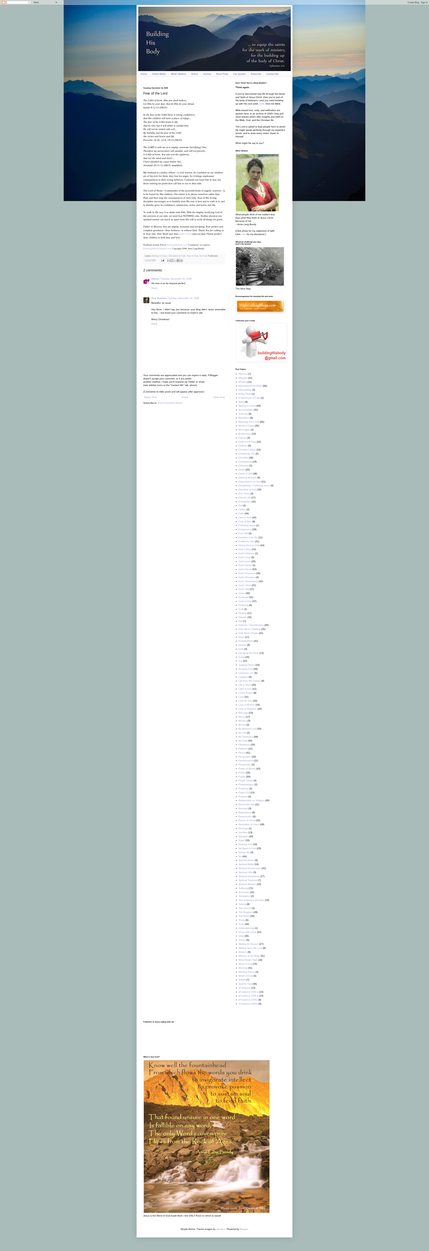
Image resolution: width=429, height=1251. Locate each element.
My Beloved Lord (247, 728)
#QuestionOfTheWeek (250, 385)
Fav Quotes (239, 74)
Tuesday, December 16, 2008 (176, 278)
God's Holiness (246, 553)
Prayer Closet (245, 780)
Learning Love (246, 673)
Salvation (243, 836)
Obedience (244, 744)
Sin (240, 856)
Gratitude (243, 597)
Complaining (245, 461)
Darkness (243, 465)
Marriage (243, 712)
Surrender (243, 892)
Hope (241, 637)
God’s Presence (246, 573)
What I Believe (178, 74)
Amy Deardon (159, 298)
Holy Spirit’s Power (248, 633)
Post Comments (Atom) (170, 403)
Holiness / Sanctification (251, 625)
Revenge (243, 828)
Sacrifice (243, 832)
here (243, 234)
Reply (154, 288)
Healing (242, 613)
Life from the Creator (249, 680)
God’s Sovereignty (248, 581)
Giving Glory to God (248, 545)
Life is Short (244, 684)
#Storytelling (245, 389)
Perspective (244, 764)
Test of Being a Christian (251, 900)
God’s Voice (244, 585)
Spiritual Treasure (247, 880)
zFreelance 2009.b (248, 995)
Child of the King (247, 441)
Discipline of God (177, 256)
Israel (241, 657)
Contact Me (272, 74)
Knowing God (245, 669)
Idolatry (242, 645)
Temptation (244, 896)
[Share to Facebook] (178, 260)
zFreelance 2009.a (248, 992)
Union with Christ (247, 932)
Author (194, 74)
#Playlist (242, 378)
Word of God (245, 964)
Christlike (243, 457)
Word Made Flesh (247, 960)
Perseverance (245, 760)
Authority (243, 413)
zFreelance (244, 987)
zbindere (220, 1229)
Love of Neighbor (247, 708)
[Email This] (168, 260)
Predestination (246, 784)
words (262, 103)
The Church (244, 908)
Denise (155, 278)
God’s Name (245, 569)
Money (242, 724)
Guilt (240, 609)
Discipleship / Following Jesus (254, 485)
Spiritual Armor (246, 860)
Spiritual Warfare (247, 884)
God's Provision (246, 577)
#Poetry (242, 382)
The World (244, 916)
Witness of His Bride (249, 955)
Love (241, 697)
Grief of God (245, 601)
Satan (241, 840)
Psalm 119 (244, 792)
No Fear (203, 256)
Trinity (241, 920)
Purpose (242, 796)
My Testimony (245, 736)
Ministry (242, 720)
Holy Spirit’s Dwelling (249, 629)
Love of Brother (246, 704)
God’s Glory (244, 549)
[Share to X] (175, 260)
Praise (241, 772)
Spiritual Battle (246, 864)
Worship (242, 968)
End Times (244, 493)
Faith (241, 513)
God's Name (245, 565)
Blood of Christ (246, 425)
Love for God (245, 700)
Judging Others (246, 665)
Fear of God (192, 256)
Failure (242, 509)
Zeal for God (245, 983)
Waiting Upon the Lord (250, 948)
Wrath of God (245, 975)
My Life (242, 732)
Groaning (243, 605)
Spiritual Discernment (249, 868)
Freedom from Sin (248, 537)
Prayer (242, 776)
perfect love (185, 233)
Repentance (244, 812)
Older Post (219, 397)
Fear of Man (245, 521)
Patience (243, 748)
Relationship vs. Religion (251, 800)
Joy (240, 661)
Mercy (241, 716)
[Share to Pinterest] (181, 260)
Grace (241, 593)
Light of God (245, 688)
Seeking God (245, 844)
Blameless (243, 417)
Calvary (242, 437)
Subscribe (256, 74)
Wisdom (242, 952)
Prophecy (243, 788)
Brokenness (244, 433)
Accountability (245, 409)
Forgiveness (245, 529)
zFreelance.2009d (248, 1003)
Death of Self (245, 473)
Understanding (246, 928)
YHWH (242, 979)
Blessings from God (248, 421)
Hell (240, 621)
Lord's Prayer (245, 693)
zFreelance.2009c (248, 999)
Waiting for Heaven (248, 944)
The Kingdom (245, 912)
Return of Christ (246, 820)
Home (144, 74)
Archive (207, 74)
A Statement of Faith (249, 398)
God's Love (244, 557)
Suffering (243, 888)
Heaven (242, 617)
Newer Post (150, 397)
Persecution (244, 756)
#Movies (242, 374)
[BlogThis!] (171, 260)
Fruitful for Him (246, 541)
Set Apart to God (247, 848)
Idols (240, 649)
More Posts (222, 74)
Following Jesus (246, 525)
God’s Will (243, 589)
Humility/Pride (245, 641)
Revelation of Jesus (248, 824)
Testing (242, 904)
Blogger (244, 1229)
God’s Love (244, 561)
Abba (241, 402)
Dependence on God (249, 481)
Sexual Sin (244, 852)
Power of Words (246, 768)
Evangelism (244, 501)
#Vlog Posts (244, 393)
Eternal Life (244, 497)
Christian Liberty (247, 449)
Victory (242, 940)
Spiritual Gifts (245, 872)
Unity (241, 936)
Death (241, 469)
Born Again (244, 429)
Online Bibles (159, 74)
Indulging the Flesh (248, 653)
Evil (240, 505)
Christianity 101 (246, 453)
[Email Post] (162, 260)
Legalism (243, 677)
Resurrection (245, 816)
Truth (241, 924)
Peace (241, 752)
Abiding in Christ (159, 256)
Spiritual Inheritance (249, 876)
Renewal (243, 808)
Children (242, 445)
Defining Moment (247, 477)
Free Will (243, 533)
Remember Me (246, 804)
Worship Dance (246, 972)
